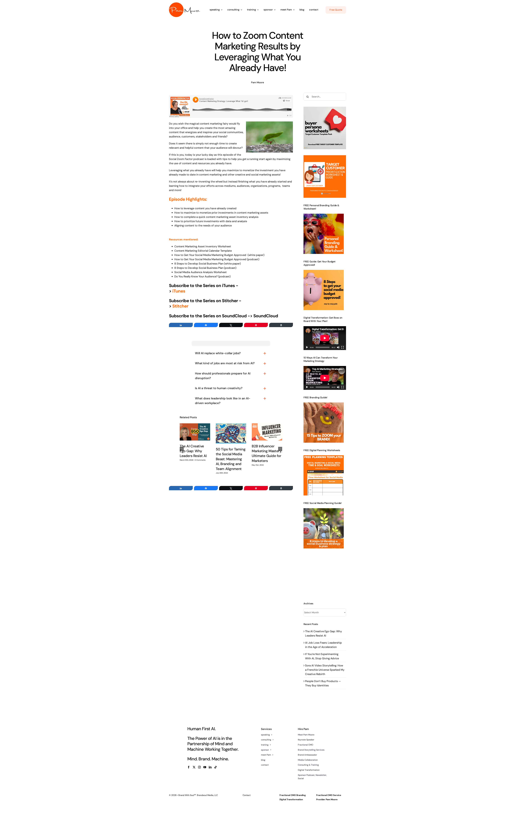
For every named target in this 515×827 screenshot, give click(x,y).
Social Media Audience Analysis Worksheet (200, 272)
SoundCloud (265, 316)
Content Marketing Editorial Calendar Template (203, 250)
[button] (182, 449)
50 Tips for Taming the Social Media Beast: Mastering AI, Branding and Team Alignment (231, 459)
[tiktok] (215, 767)
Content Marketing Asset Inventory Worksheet (202, 246)
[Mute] (338, 347)
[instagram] (199, 767)
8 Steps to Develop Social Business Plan (198, 263)
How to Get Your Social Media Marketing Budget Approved (210, 255)
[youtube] (204, 767)
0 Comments (200, 460)
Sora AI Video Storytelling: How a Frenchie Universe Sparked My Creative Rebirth (324, 670)
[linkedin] (210, 767)
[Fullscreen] (342, 347)
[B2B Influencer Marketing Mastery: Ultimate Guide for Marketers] (267, 432)
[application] (325, 338)
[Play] (307, 347)
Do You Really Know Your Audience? (196, 276)
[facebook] (188, 767)
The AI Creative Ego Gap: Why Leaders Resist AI (193, 451)
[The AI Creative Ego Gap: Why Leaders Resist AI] (195, 432)
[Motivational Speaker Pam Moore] (184, 3)
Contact (247, 795)
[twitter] (194, 767)
